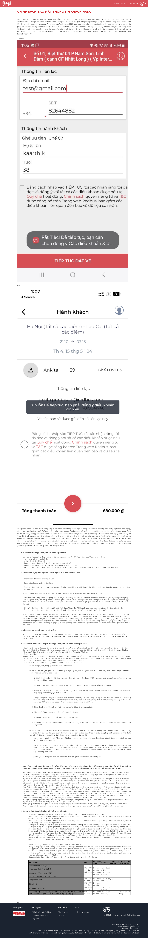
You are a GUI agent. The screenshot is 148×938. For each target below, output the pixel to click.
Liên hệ (60, 915)
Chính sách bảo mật (40, 915)
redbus (6, 3)
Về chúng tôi (63, 912)
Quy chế (35, 919)
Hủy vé (116, 3)
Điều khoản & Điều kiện (41, 912)
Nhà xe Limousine (82, 912)
